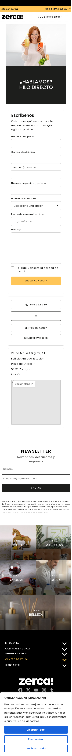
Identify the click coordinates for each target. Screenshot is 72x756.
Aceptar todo (36, 729)
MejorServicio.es (36, 338)
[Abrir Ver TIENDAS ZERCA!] (69, 8)
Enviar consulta (36, 280)
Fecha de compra (28, 214)
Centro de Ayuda (36, 328)
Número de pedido (29, 183)
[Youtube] (36, 690)
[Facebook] (20, 690)
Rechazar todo (36, 748)
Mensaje (16, 229)
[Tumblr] (52, 690)
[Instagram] (44, 690)
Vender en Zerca (16, 653)
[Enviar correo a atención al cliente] (36, 316)
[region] (36, 724)
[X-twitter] (28, 690)
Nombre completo (22, 136)
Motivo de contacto (23, 198)
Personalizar (36, 739)
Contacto (12, 665)
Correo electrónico (23, 152)
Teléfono (23, 167)
